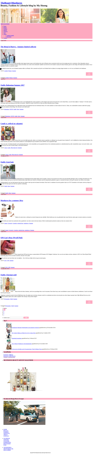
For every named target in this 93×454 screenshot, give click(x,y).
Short (8, 186)
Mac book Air (14, 147)
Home (4, 26)
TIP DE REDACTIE (8, 448)
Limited (6, 70)
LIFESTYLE (6, 433)
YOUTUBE (6, 441)
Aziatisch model (10, 35)
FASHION (6, 432)
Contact (5, 38)
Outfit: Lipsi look (7, 162)
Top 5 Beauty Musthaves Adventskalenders (22, 343)
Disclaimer (8, 36)
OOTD (11, 109)
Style (18, 109)
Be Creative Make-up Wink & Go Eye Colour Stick (24, 333)
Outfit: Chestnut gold (8, 275)
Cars (4, 32)
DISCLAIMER (7, 450)
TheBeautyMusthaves (11, 3)
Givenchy (10, 223)
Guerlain (15, 223)
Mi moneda (6, 299)
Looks (8, 147)
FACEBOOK (6, 438)
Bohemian (6, 109)
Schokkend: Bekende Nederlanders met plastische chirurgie (25, 327)
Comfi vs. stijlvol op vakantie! (12, 123)
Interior (5, 30)
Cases (5, 147)
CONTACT (6, 436)
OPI (8, 260)
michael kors (20, 223)
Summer (14, 70)
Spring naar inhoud (5, 23)
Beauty (5, 27)
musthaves (26, 223)
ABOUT (5, 434)
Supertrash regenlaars (17, 338)
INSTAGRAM (6, 443)
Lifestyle (5, 31)
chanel (5, 223)
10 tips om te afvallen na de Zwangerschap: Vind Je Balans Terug (27, 349)
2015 (5, 260)
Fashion (5, 29)
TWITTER (6, 439)
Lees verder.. (89, 74)
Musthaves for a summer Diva (12, 200)
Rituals (10, 70)
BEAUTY (5, 430)
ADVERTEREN (7, 447)
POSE (4, 445)
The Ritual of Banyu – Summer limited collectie (18, 47)
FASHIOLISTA (7, 442)
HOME (5, 429)
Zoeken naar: (6, 317)
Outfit (14, 109)
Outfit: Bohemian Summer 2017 (12, 85)
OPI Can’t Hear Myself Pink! (12, 238)
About (4, 34)
